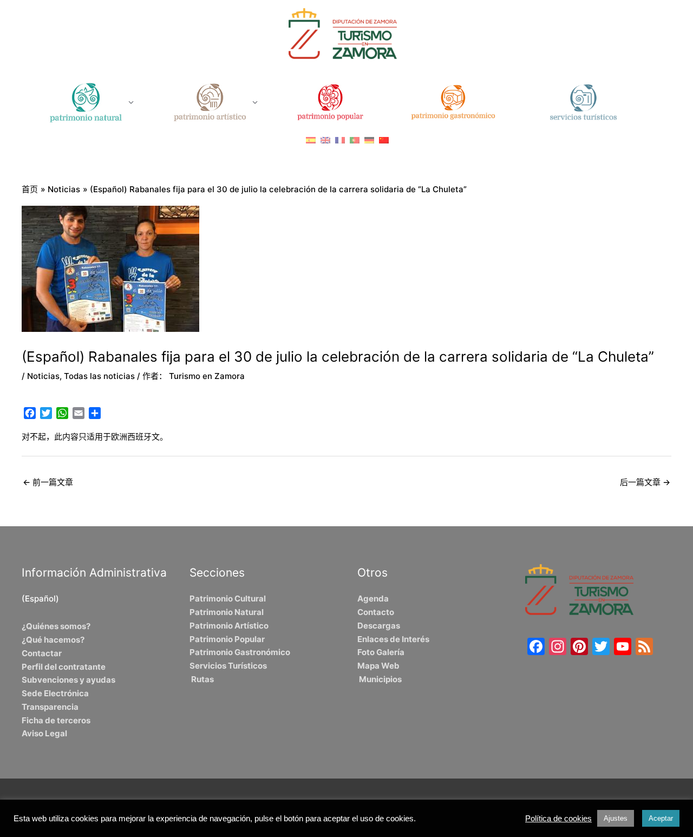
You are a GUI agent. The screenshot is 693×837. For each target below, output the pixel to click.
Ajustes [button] (615, 818)
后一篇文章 (645, 482)
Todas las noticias (99, 376)
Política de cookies (558, 818)
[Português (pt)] (354, 140)
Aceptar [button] (661, 818)
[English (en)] (325, 140)
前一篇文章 (48, 482)
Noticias (43, 376)
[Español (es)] (311, 140)
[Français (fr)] (340, 140)
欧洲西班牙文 (135, 436)
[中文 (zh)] (384, 140)
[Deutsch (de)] (369, 140)
